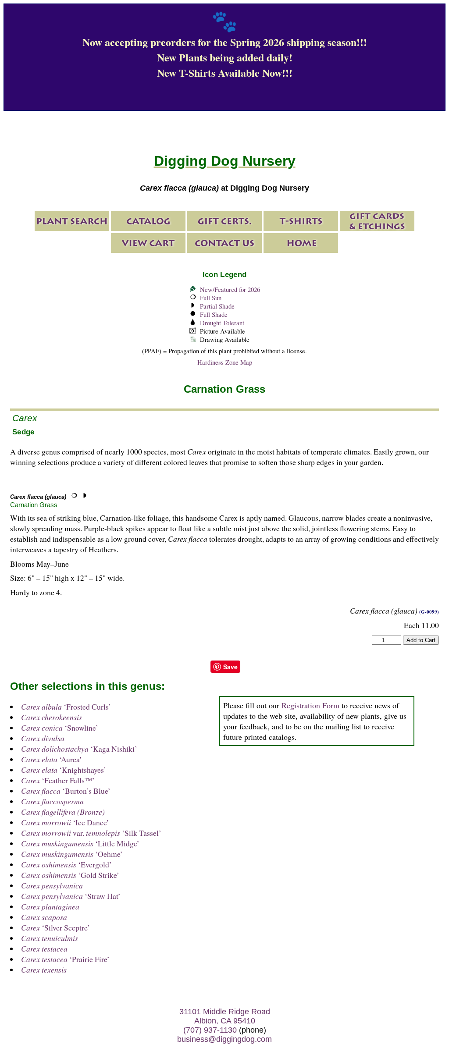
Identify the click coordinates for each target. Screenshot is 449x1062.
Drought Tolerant (222, 323)
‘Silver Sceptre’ (55, 927)
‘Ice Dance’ (65, 822)
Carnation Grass (33, 504)
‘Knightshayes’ (63, 769)
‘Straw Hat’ (71, 896)
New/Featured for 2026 (230, 289)
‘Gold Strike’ (70, 875)
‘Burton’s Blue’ (65, 790)
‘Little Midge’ (80, 843)
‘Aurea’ (51, 759)
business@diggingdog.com (224, 1039)
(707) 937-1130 (210, 1030)
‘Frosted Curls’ (66, 706)
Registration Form (310, 705)
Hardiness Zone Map (224, 362)
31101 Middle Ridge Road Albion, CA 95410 (224, 1016)
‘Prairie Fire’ (65, 959)
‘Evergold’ (66, 864)
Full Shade (214, 314)
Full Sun (210, 298)
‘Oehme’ (72, 854)
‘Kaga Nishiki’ (79, 748)
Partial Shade (217, 306)
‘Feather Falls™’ (58, 780)
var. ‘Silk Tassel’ (91, 833)
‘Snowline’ (59, 727)
